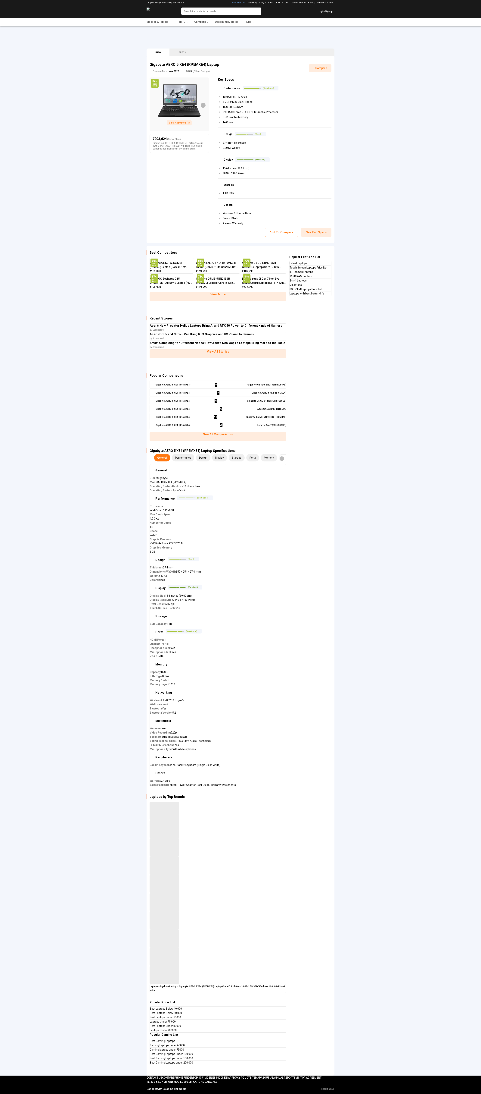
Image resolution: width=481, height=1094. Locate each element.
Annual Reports (284, 1077)
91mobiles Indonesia (215, 1077)
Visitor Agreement (308, 1077)
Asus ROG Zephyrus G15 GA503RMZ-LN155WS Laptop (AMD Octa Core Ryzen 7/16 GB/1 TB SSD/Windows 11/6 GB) (171, 281)
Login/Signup (326, 11)
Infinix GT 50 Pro (325, 3)
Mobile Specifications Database (195, 1081)
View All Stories (218, 351)
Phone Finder (183, 1077)
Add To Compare (281, 232)
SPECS (182, 52)
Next (203, 105)
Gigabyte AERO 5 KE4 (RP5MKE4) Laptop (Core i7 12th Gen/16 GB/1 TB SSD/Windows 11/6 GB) (216, 265)
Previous (181, 105)
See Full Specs (316, 232)
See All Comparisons (218, 434)
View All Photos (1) (179, 122)
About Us (267, 1077)
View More (218, 294)
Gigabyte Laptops (169, 986)
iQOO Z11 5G (282, 3)
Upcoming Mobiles (226, 21)
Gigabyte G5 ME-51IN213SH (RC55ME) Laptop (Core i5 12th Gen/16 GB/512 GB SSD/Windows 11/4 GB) (216, 281)
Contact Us (154, 1077)
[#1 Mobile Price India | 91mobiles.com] (158, 11)
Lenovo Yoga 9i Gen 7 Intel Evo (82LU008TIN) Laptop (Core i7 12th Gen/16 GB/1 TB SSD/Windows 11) (263, 281)
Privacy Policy (240, 1077)
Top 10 (197, 1077)
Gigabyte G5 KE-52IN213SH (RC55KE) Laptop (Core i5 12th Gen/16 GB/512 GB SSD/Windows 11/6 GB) (170, 265)
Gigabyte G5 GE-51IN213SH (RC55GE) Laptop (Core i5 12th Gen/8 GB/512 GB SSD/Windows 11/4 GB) (261, 265)
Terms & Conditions (160, 1081)
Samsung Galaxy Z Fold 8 (260, 3)
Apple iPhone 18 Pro (302, 3)
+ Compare (320, 68)
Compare (168, 1077)
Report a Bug (327, 1089)
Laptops (154, 986)
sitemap (255, 1077)
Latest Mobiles (238, 3)
